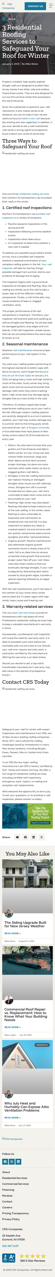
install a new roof (30, 118)
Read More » (12, 933)
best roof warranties (24, 612)
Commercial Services (15, 1183)
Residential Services (14, 1178)
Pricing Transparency (15, 1213)
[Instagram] (12, 1162)
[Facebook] (5, 1162)
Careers (7, 1207)
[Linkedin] (18, 1162)
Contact (7, 1201)
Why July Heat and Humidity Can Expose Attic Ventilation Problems (26, 1106)
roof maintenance (23, 350)
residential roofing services (34, 193)
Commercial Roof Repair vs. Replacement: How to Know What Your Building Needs (25, 1014)
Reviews (7, 1195)
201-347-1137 (10, 1246)
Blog (12, 19)
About (6, 1172)
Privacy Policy (11, 1219)
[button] (17, 837)
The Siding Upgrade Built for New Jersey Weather (25, 924)
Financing (8, 1189)
